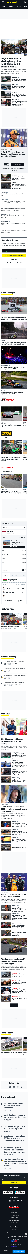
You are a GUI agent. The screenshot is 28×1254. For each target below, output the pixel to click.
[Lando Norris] (4, 588)
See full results (20, 601)
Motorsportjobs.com (14, 1215)
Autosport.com (14, 1217)
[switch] (24, 570)
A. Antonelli (9, 596)
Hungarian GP (12, 579)
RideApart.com (14, 1222)
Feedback (14, 1229)
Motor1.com (14, 1212)
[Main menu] (3, 2)
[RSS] (21, 262)
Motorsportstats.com (14, 1220)
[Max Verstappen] (4, 592)
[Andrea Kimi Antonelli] (4, 596)
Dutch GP (10, 531)
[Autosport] (8, 467)
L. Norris (8, 588)
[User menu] (24, 2)
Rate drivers (8, 600)
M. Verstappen (10, 592)
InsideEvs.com (14, 1210)
